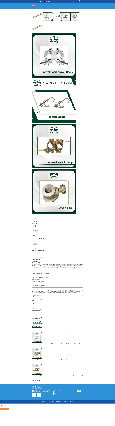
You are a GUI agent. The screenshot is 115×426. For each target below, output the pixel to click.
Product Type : (45, 343)
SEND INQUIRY (34, 380)
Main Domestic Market (36, 256)
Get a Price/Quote (34, 221)
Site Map (71, 401)
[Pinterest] (49, 1)
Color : (39, 343)
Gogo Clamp (33, 359)
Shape (33, 244)
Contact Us (81, 7)
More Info (75, 7)
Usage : (51, 343)
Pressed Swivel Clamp (35, 375)
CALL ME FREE (38, 380)
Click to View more (35, 234)
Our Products (69, 7)
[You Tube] (48, 1)
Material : (77, 359)
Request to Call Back (34, 236)
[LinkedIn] (46, 1)
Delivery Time (34, 253)
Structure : (67, 343)
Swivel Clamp (33, 343)
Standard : (75, 343)
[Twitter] (45, 1)
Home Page (56, 7)
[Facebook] (43, 1)
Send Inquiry (39, 236)
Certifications (34, 257)
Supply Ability (34, 252)
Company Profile (62, 7)
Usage (33, 248)
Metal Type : (58, 343)
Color (33, 243)
